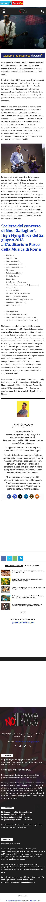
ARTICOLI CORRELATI (14, 566)
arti (3, 39)
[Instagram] (14, 496)
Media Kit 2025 (23, 896)
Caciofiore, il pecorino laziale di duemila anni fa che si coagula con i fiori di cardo (28, 588)
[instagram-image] (7, 632)
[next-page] (24, 612)
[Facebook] (9, 496)
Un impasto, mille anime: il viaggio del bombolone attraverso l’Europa (28, 571)
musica (9, 39)
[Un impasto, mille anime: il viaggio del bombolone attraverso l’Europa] (5, 573)
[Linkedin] (26, 496)
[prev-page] (21, 612)
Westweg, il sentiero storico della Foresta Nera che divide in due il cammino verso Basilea (28, 596)
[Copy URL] (26, 558)
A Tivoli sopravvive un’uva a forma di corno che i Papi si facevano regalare (27, 579)
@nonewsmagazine (23, 622)
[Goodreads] (31, 496)
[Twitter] (20, 496)
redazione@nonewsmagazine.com (27, 742)
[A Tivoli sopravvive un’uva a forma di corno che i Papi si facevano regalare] (5, 581)
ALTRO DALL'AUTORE (32, 566)
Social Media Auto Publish (13, 900)
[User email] (37, 496)
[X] (9, 558)
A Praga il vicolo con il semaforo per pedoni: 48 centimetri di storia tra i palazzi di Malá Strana (27, 604)
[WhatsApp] (15, 558)
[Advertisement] (23, 526)
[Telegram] (20, 558)
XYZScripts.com (35, 900)
